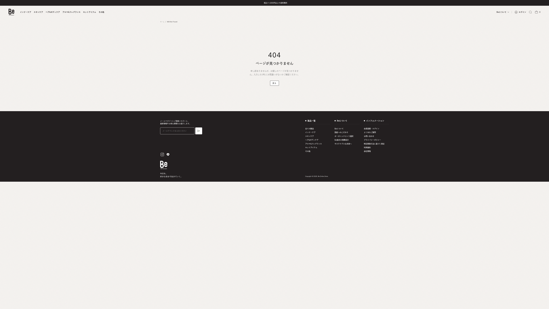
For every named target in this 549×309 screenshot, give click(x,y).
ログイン (522, 12)
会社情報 (367, 151)
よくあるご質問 (370, 132)
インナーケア (25, 12)
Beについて (339, 128)
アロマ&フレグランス (71, 12)
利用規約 (367, 147)
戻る (274, 83)
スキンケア (38, 12)
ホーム (162, 21)
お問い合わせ (369, 136)
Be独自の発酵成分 (342, 140)
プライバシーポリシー (372, 140)
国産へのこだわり (341, 132)
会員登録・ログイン (371, 128)
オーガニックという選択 (344, 136)
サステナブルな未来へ (343, 144)
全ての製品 (309, 128)
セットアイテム (89, 12)
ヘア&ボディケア (53, 12)
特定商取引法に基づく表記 (374, 144)
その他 (101, 12)
